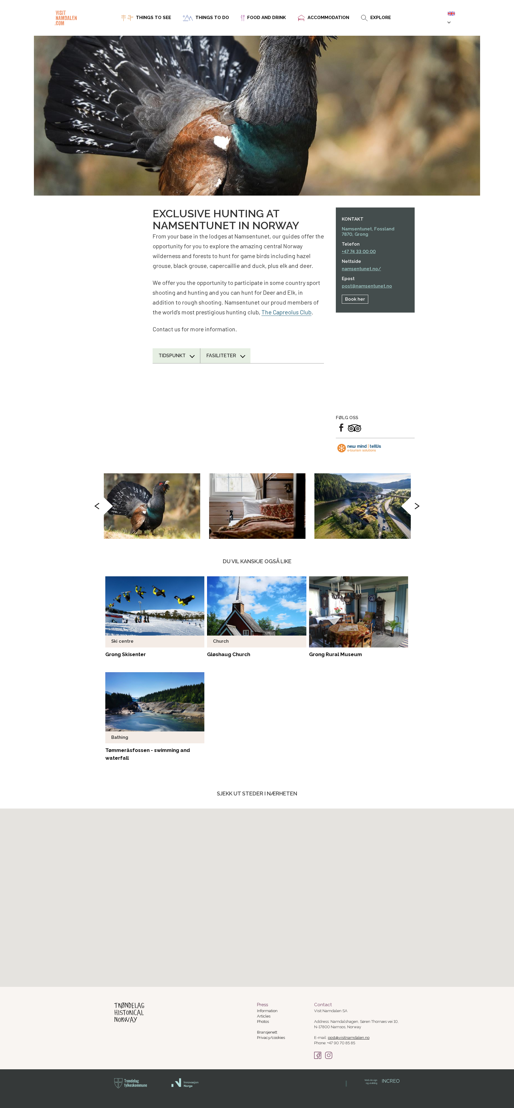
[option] (152, 506)
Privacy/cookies (271, 1037)
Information (267, 1011)
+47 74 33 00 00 (359, 251)
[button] (272, 953)
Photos (263, 1021)
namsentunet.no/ (361, 268)
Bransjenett (267, 1032)
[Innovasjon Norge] (185, 1086)
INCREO (382, 1081)
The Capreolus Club (286, 312)
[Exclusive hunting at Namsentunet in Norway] (152, 506)
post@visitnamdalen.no (348, 1037)
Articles (263, 1016)
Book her (355, 299)
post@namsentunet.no (367, 286)
